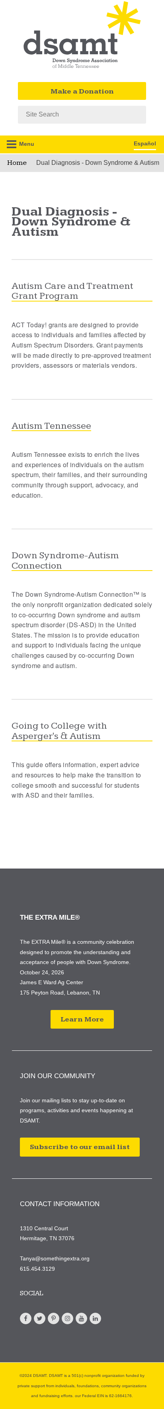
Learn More (82, 1019)
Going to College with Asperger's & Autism (59, 731)
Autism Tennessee (51, 426)
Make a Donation (82, 91)
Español (145, 143)
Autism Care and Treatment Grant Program (72, 291)
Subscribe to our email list (80, 1147)
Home (17, 162)
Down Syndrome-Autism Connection (65, 561)
